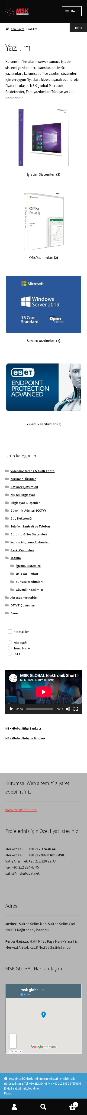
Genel (14, 613)
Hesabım (14, 1107)
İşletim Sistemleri (28, 566)
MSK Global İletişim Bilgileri (25, 738)
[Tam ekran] (75, 709)
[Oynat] (11, 709)
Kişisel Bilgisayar (22, 495)
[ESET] (9, 653)
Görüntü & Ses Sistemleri (28, 534)
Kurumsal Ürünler (23, 479)
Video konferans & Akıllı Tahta (32, 471)
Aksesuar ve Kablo (23, 597)
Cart (67, 1103)
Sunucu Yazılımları (29, 582)
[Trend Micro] (9, 648)
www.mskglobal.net (21, 809)
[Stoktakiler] (9, 631)
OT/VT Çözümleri (22, 605)
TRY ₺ (76, 27)
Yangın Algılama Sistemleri (29, 542)
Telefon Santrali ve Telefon (30, 526)
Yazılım (15, 558)
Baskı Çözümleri (22, 550)
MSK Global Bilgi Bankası (23, 728)
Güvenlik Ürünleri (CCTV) (28, 510)
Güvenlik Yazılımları (30, 590)
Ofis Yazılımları (27, 574)
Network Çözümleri (24, 487)
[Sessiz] (68, 709)
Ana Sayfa (17, 29)
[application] (43, 691)
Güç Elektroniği (21, 518)
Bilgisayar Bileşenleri (25, 503)
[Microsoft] (9, 642)
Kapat (8, 1093)
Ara (43, 1107)
